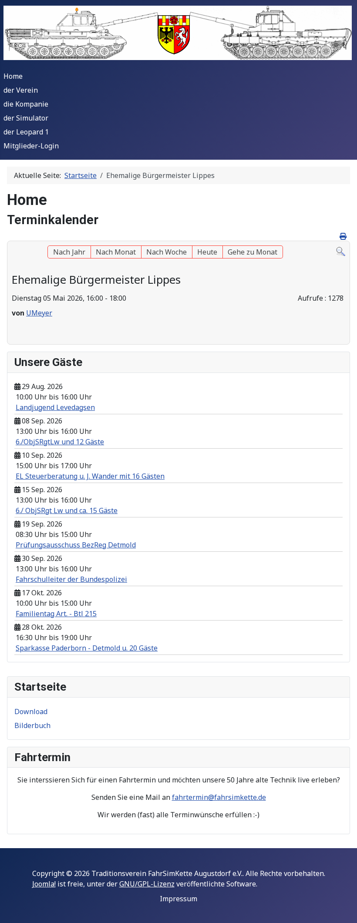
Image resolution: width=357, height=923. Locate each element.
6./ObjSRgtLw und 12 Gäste (60, 441)
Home (13, 76)
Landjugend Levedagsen (55, 407)
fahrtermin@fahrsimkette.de (219, 797)
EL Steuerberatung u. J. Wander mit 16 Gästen (90, 476)
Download (30, 711)
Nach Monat (116, 252)
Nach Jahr (69, 252)
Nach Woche (166, 252)
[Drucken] (344, 236)
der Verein (20, 90)
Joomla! (44, 884)
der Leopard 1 (26, 132)
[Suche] (340, 250)
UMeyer (39, 313)
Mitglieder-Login (31, 146)
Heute (207, 252)
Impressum (178, 898)
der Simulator (25, 118)
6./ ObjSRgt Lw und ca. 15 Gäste (67, 510)
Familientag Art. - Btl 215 (56, 613)
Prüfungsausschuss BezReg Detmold (76, 545)
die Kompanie (25, 104)
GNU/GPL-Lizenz (147, 884)
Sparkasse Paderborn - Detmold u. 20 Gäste (87, 648)
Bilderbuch (32, 725)
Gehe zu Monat (252, 252)
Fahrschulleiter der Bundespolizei (71, 579)
